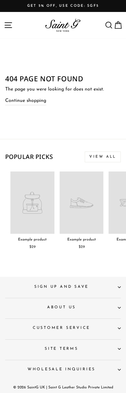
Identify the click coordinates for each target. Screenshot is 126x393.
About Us (61, 307)
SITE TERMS (61, 349)
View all (102, 157)
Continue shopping (25, 100)
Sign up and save (61, 287)
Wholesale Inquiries (61, 369)
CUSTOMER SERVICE (61, 328)
